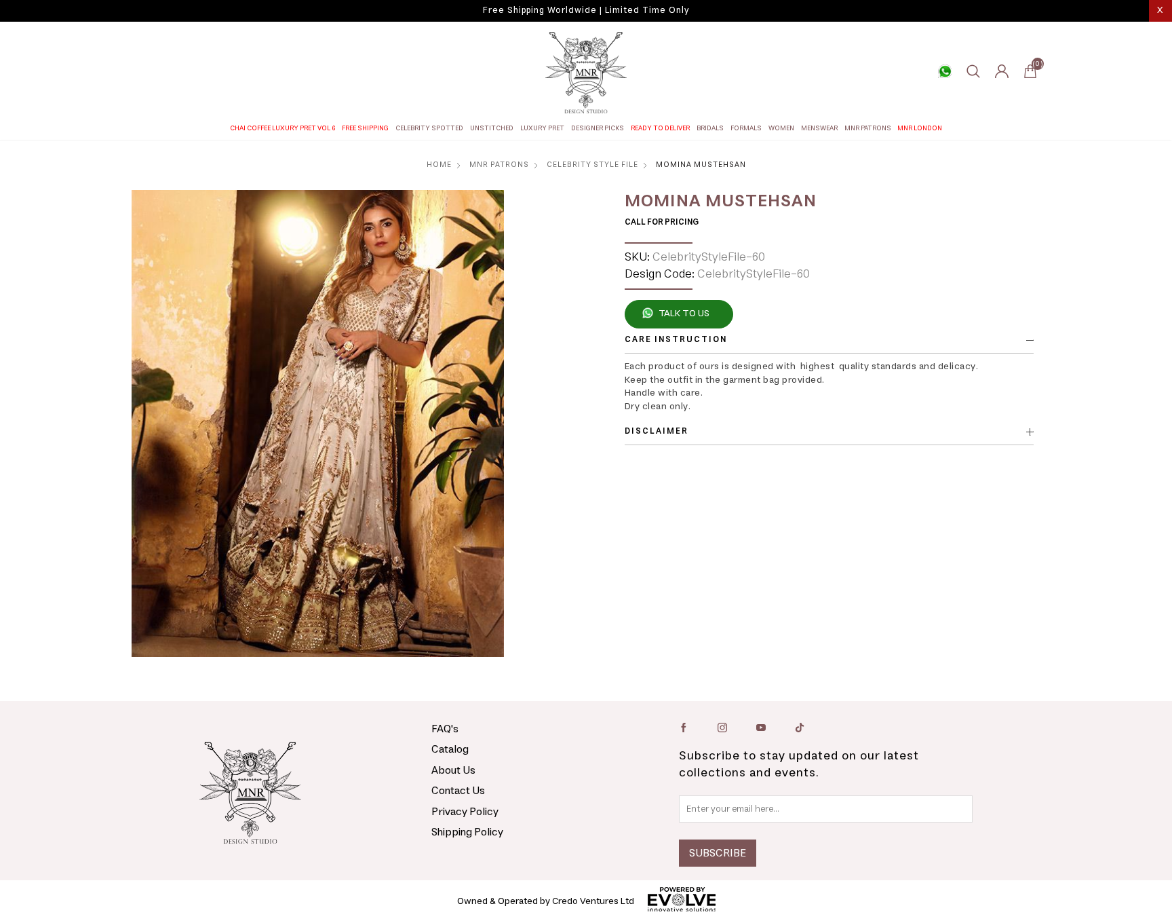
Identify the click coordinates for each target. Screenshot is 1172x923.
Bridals (710, 128)
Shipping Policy (467, 832)
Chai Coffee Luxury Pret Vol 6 (283, 128)
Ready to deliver (660, 128)
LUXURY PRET (542, 128)
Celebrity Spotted (429, 128)
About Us (453, 770)
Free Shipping (365, 128)
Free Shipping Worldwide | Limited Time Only (586, 10)
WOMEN (781, 128)
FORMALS (746, 128)
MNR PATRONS (867, 128)
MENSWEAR (819, 128)
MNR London (919, 128)
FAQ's (444, 728)
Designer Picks (597, 128)
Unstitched (491, 128)
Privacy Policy (465, 811)
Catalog (450, 749)
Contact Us (458, 790)
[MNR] (586, 72)
